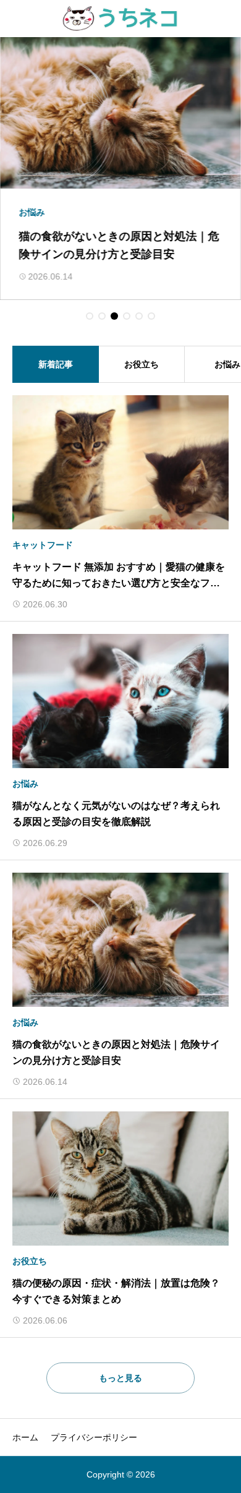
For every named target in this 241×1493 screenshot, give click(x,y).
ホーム (25, 1437)
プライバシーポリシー (94, 1437)
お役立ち (141, 364)
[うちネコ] (121, 18)
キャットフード (42, 545)
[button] (89, 316)
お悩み (25, 784)
